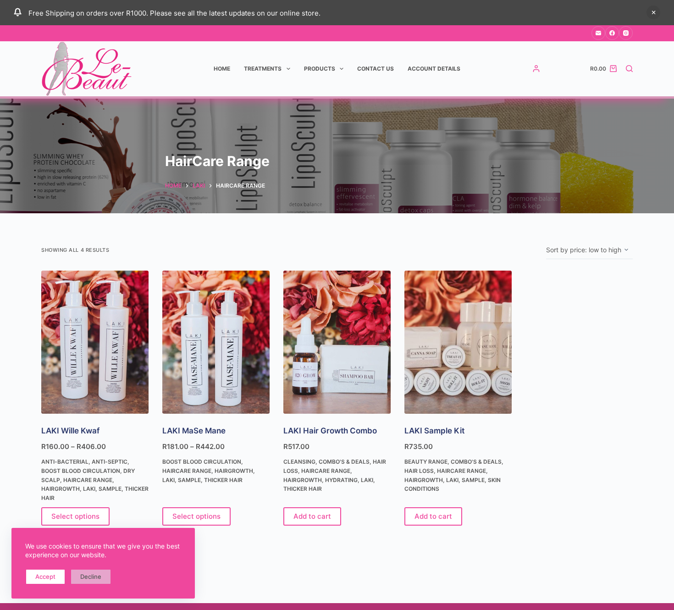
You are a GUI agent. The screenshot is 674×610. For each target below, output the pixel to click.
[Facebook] (612, 33)
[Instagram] (626, 33)
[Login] (536, 68)
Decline (90, 576)
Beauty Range (425, 461)
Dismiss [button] (653, 12)
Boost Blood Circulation (80, 470)
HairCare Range (87, 480)
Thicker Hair (223, 480)
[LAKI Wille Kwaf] (95, 342)
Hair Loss (419, 470)
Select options (75, 516)
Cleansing (299, 461)
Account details (434, 68)
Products (319, 68)
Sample (110, 488)
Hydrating (341, 480)
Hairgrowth (60, 488)
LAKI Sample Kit (434, 430)
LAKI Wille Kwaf (70, 430)
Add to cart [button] (312, 516)
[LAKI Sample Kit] (458, 342)
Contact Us (375, 68)
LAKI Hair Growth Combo (330, 430)
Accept (45, 576)
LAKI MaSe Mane (194, 430)
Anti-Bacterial (64, 461)
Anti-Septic (109, 461)
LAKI (89, 488)
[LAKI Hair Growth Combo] (337, 342)
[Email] (598, 33)
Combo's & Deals (344, 461)
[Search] (629, 68)
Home (222, 68)
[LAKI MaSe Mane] (216, 342)
